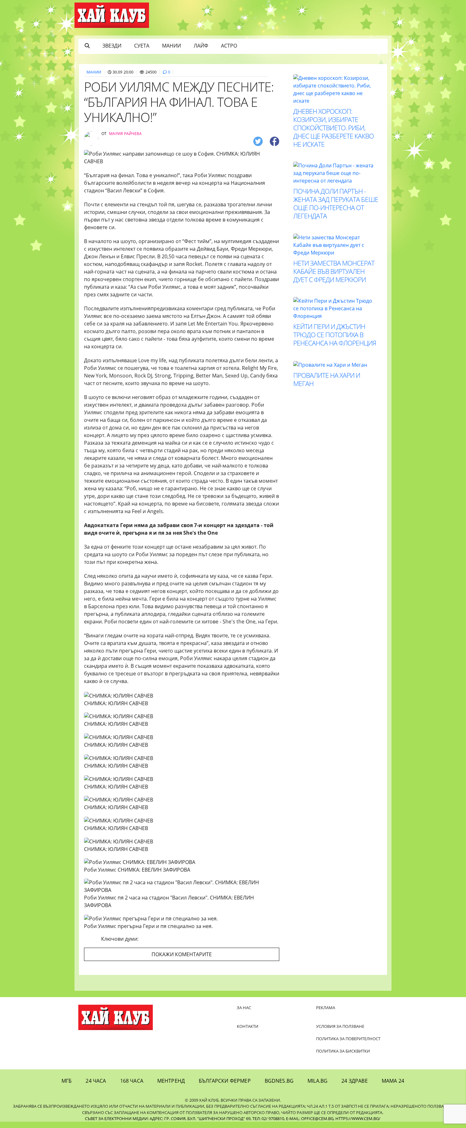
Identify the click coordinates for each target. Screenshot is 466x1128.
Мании (171, 45)
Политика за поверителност (348, 1038)
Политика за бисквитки (343, 1051)
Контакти (247, 1026)
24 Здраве (354, 1080)
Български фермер (225, 1080)
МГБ (66, 1080)
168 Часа (131, 1080)
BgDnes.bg (279, 1080)
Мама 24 (393, 1080)
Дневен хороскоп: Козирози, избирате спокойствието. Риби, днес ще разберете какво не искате (333, 128)
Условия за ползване (340, 1026)
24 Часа (96, 1080)
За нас (244, 1007)
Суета (141, 45)
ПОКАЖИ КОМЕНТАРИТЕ (182, 954)
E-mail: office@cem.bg (309, 1118)
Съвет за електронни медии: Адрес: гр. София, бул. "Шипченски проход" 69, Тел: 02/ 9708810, (185, 1118)
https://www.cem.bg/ (357, 1118)
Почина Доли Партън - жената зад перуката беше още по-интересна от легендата (335, 203)
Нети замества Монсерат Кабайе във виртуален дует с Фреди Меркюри (333, 271)
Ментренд (171, 1080)
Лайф (201, 45)
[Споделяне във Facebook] (274, 141)
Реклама (325, 1007)
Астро (229, 45)
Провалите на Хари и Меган (326, 379)
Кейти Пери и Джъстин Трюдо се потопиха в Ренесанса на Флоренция (334, 334)
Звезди (111, 45)
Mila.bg (317, 1080)
